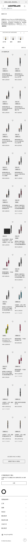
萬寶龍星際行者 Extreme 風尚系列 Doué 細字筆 (19, 141)
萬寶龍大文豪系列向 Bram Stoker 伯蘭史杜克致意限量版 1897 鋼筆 (20, 276)
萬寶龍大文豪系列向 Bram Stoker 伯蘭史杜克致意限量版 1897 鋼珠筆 (7, 308)
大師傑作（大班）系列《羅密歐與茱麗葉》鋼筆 (20, 306)
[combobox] (14, 9)
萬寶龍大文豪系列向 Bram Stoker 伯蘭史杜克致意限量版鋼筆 (20, 207)
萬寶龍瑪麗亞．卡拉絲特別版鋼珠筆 (7, 273)
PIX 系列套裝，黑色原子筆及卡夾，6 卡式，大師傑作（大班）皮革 (7, 241)
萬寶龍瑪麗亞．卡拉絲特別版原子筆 (20, 339)
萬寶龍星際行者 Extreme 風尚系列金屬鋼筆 (20, 174)
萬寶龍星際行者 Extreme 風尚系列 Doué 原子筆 (19, 76)
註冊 (14, 483)
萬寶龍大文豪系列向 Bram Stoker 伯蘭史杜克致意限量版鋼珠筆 (20, 243)
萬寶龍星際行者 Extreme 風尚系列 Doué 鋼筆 (6, 174)
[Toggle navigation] (3, 6)
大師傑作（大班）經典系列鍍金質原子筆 (7, 435)
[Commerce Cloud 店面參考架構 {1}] (14, 5)
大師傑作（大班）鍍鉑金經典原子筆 (7, 403)
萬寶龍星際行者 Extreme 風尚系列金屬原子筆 (20, 108)
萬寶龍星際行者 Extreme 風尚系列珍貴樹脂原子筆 (7, 76)
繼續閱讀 (4, 26)
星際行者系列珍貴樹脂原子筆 (20, 403)
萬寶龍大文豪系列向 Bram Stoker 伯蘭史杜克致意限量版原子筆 (7, 373)
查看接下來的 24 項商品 (14, 461)
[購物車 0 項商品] (25, 7)
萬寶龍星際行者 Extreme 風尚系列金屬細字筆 (7, 141)
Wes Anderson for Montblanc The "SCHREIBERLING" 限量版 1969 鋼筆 (7, 340)
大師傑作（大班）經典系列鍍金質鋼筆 (20, 435)
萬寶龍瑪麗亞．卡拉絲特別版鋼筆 (20, 370)
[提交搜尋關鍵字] (2, 8)
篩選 (3, 47)
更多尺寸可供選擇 (18, 213)
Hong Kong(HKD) (8, 534)
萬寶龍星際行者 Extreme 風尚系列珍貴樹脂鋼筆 (7, 108)
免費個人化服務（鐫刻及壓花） (8, 2)
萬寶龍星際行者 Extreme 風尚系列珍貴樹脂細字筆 (7, 207)
